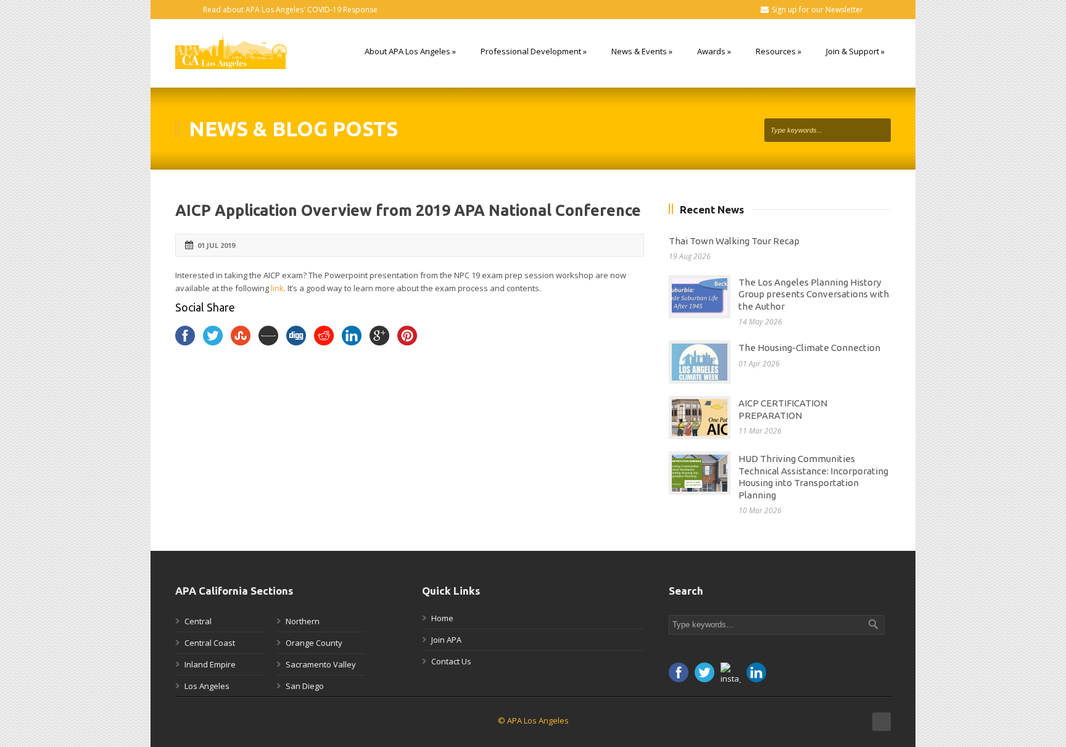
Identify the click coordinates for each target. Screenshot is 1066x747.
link (277, 288)
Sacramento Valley (321, 664)
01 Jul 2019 (216, 245)
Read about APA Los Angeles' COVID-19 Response (290, 9)
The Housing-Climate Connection (809, 347)
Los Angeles (206, 685)
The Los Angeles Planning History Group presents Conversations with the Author (813, 294)
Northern (303, 621)
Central (198, 621)
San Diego (305, 685)
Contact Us (451, 661)
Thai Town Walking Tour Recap (734, 241)
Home (442, 618)
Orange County (314, 642)
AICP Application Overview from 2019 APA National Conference (408, 210)
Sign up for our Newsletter (817, 9)
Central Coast (209, 642)
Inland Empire (210, 664)
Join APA (446, 639)
